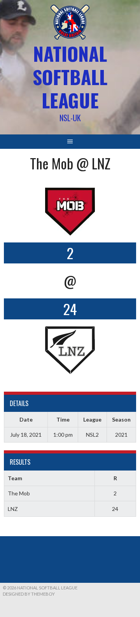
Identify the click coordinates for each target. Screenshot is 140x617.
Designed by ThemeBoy (29, 593)
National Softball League (70, 77)
